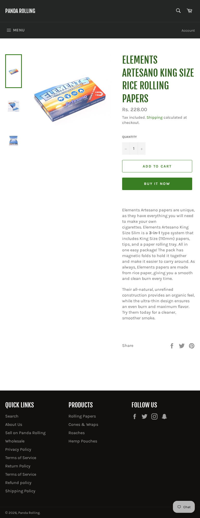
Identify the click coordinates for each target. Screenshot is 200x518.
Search (11, 416)
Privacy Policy (18, 449)
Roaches (76, 432)
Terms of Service (20, 457)
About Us (13, 424)
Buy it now (157, 183)
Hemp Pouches (82, 441)
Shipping (154, 117)
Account (188, 30)
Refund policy (18, 482)
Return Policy (17, 465)
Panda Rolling (20, 11)
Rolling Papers (82, 416)
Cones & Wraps (83, 424)
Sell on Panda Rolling (25, 432)
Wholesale (14, 441)
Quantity (129, 137)
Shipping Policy (20, 490)
